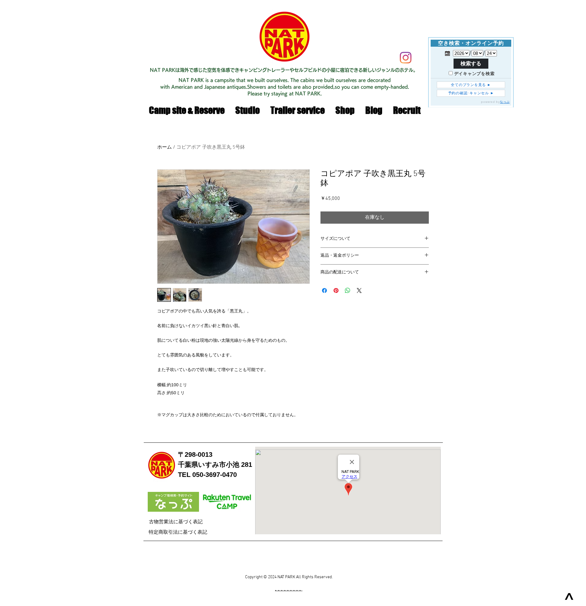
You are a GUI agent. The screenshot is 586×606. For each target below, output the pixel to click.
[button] (345, 110)
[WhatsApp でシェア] (347, 290)
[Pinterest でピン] (336, 290)
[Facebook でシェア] (324, 290)
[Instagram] (405, 57)
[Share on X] (359, 290)
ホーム (164, 147)
